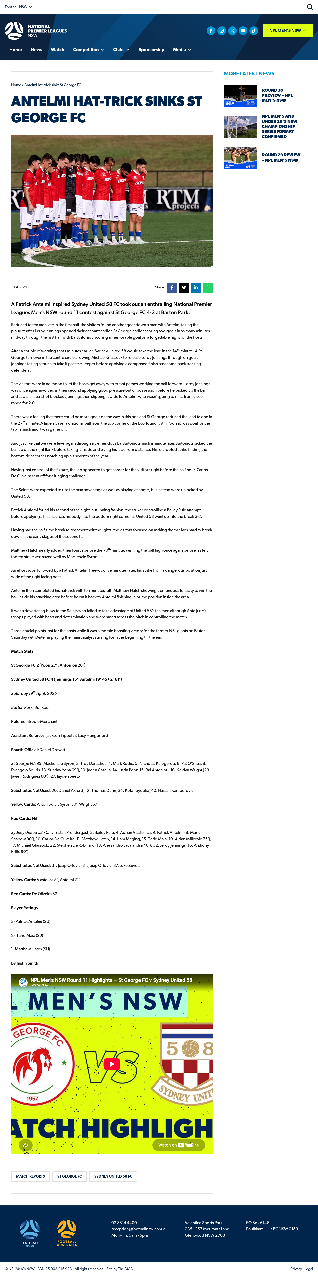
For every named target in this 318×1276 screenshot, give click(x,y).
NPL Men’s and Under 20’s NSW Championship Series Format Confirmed (279, 126)
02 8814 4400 (124, 1223)
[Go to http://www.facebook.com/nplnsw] (211, 30)
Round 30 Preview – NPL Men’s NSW (277, 95)
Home (16, 85)
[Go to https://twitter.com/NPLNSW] (232, 30)
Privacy (296, 1269)
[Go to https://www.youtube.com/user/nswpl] (243, 30)
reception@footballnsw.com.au (139, 1229)
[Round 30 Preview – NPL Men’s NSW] (240, 96)
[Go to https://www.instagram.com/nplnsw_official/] (221, 30)
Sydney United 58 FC (113, 1177)
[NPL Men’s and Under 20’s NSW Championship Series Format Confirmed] (240, 127)
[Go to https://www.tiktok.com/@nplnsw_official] (253, 30)
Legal (309, 1269)
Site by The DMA (119, 1269)
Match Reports (30, 1177)
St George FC (69, 1177)
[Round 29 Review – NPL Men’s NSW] (240, 158)
